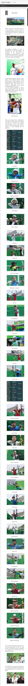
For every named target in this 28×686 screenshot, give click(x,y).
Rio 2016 (14, 13)
